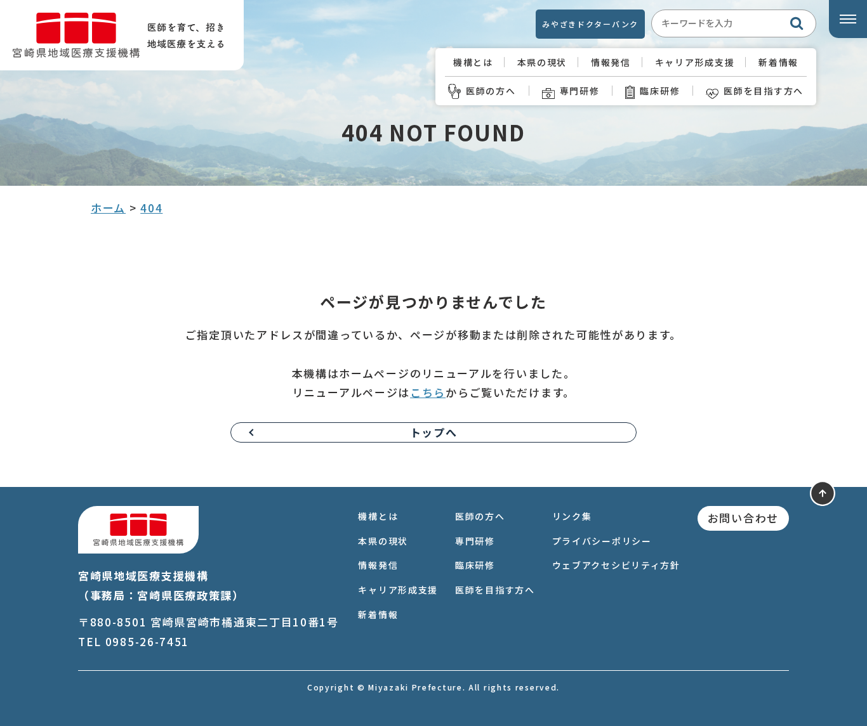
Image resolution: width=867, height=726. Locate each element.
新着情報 (778, 62)
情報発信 (611, 62)
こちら (428, 392)
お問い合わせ (743, 518)
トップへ (434, 432)
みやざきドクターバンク (590, 23)
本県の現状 (542, 62)
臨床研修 (660, 90)
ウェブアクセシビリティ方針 (616, 565)
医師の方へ (491, 90)
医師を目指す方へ (764, 90)
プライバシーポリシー (602, 541)
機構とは (473, 62)
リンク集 (572, 516)
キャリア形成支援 (695, 62)
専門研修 (580, 90)
